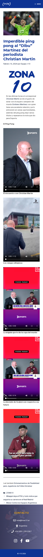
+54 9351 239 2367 (23, 531)
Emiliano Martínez (19, 104)
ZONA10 (9, 493)
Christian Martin (12, 99)
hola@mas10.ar (23, 520)
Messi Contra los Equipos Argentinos (21, 503)
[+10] (6, 4)
